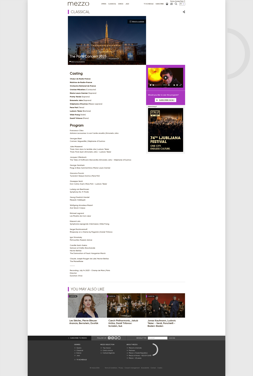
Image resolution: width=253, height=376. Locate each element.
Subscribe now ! (167, 100)
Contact (153, 368)
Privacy (121, 368)
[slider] (157, 85)
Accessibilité (145, 368)
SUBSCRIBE (172, 338)
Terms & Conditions (111, 368)
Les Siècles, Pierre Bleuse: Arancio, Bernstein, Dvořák (83, 322)
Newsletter (141, 338)
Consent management (132, 368)
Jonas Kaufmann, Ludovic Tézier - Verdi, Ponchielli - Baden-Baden (162, 323)
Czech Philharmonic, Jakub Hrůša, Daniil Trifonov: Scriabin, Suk (123, 323)
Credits (159, 368)
